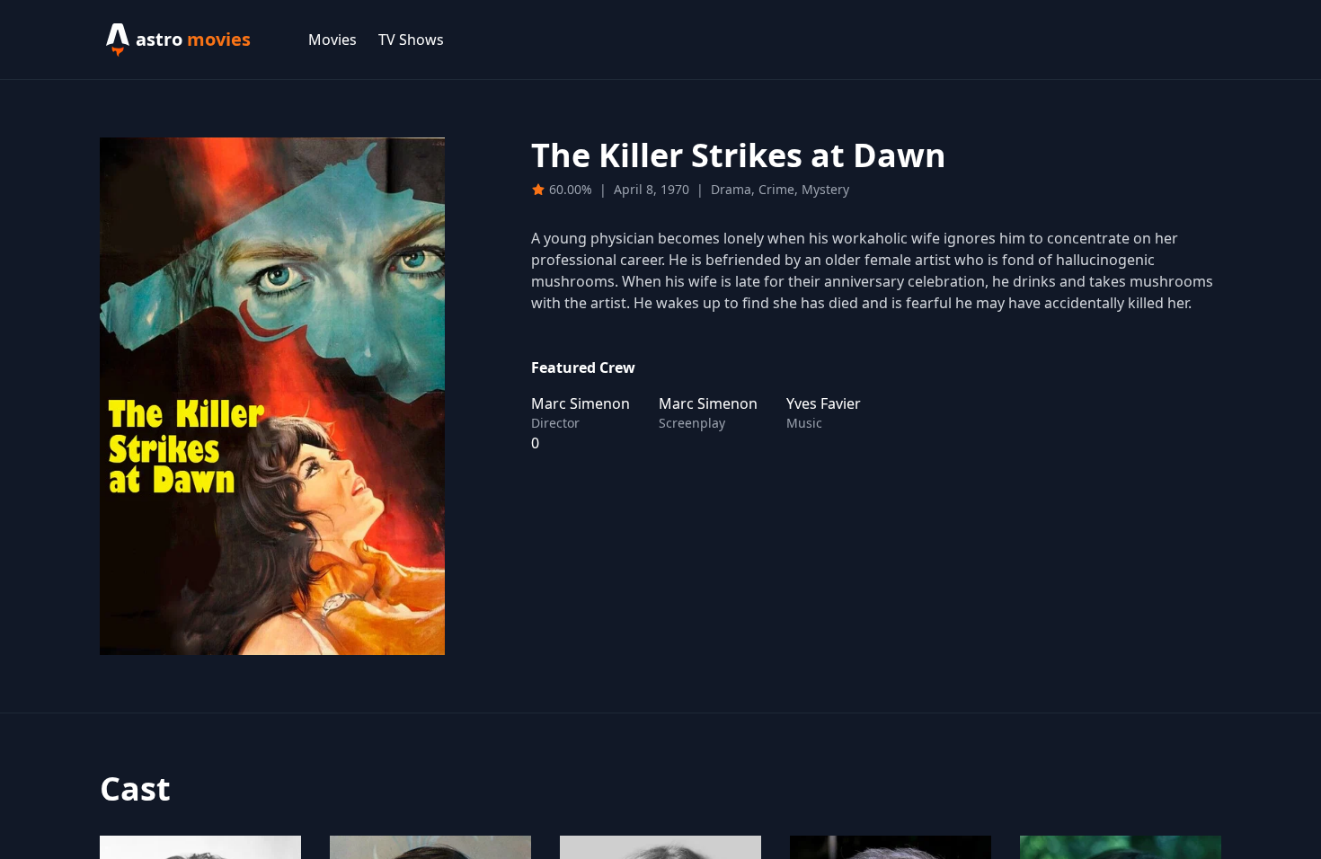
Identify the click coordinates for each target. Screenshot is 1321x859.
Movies (332, 39)
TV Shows (411, 39)
